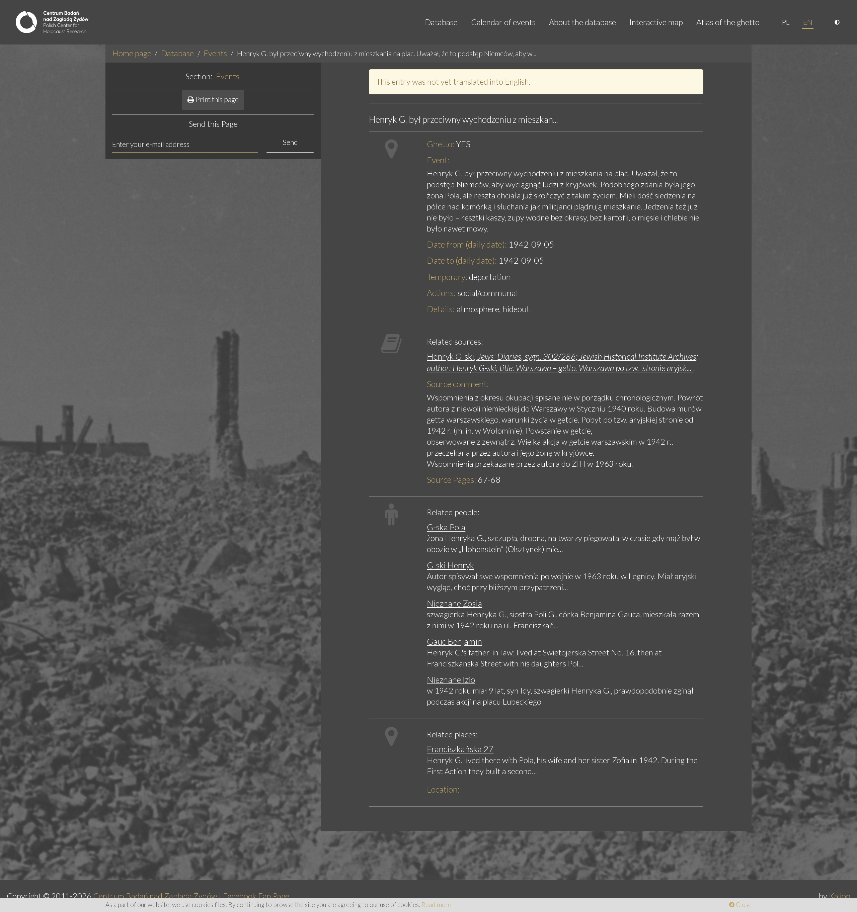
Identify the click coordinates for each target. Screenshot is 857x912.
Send (290, 142)
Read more (436, 904)
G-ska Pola (446, 527)
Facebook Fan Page (256, 896)
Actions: (441, 293)
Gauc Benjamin (454, 641)
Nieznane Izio (451, 679)
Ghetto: (440, 144)
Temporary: (447, 277)
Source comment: (458, 384)
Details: (441, 309)
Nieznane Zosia (454, 603)
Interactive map (656, 22)
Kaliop (839, 896)
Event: (438, 160)
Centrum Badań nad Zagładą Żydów (155, 896)
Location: (443, 789)
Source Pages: (451, 479)
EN (807, 22)
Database (441, 22)
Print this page (216, 99)
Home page (131, 53)
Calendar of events (503, 22)
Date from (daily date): (467, 244)
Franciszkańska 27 (460, 749)
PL (786, 22)
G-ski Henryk (450, 565)
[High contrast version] (838, 22)
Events (215, 53)
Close (743, 904)
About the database (582, 22)
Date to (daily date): (462, 260)
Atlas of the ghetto (728, 22)
